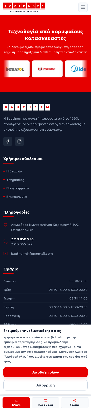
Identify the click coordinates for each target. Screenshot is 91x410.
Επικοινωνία (16, 197)
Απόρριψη (45, 385)
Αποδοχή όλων (45, 372)
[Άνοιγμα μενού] (83, 7)
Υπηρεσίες (15, 180)
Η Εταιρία (14, 171)
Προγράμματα (17, 188)
